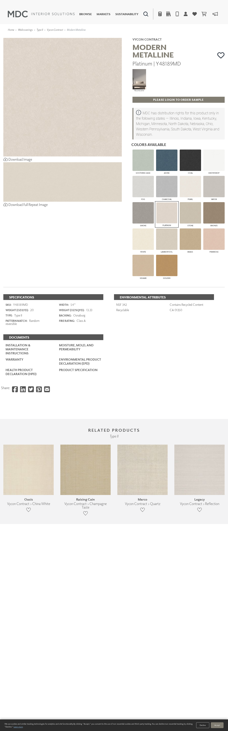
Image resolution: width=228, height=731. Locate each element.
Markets (103, 14)
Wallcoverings (25, 29)
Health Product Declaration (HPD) (21, 372)
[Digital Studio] (97, 37)
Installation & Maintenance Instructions (18, 349)
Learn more (18, 726)
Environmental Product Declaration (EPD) (80, 361)
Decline (203, 725)
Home (11, 29)
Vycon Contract (55, 29)
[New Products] (48, 37)
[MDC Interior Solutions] (41, 14)
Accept (217, 725)
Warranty (14, 359)
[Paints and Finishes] (162, 37)
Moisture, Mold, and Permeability (76, 347)
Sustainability (126, 14)
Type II (40, 29)
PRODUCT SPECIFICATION (78, 370)
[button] (221, 55)
